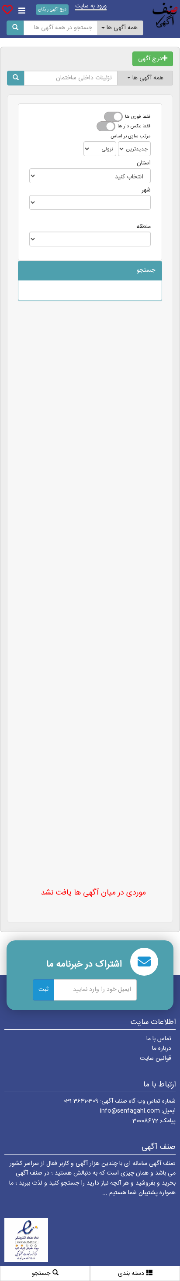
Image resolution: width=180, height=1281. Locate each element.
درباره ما (161, 1048)
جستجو (41, 1273)
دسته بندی (131, 1273)
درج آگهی (150, 59)
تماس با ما (158, 1039)
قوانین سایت (155, 1058)
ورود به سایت (91, 6)
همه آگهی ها (121, 28)
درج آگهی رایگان (52, 9)
